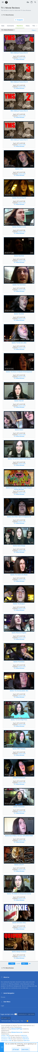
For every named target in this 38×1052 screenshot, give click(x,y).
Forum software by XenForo (17, 1025)
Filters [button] (33, 30)
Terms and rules (6, 1021)
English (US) (6, 1018)
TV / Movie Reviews (7, 30)
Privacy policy (16, 1021)
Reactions (20, 25)
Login (2, 1005)
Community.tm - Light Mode (26, 1014)
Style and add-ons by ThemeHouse (11, 1027)
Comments (10, 25)
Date (2, 25)
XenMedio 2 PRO (6, 1039)
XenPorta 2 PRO (5, 1037)
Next (24, 963)
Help (22, 1021)
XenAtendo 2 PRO (6, 1040)
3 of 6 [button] (18, 963)
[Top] (25, 1020)
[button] (3, 2)
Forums (3, 997)
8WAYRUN (24, 1035)
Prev (12, 963)
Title (33, 25)
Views (28, 25)
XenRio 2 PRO (5, 1035)
